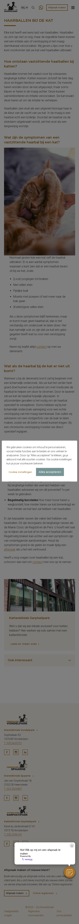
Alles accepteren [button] (50, 472)
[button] (69, 872)
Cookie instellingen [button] (20, 471)
